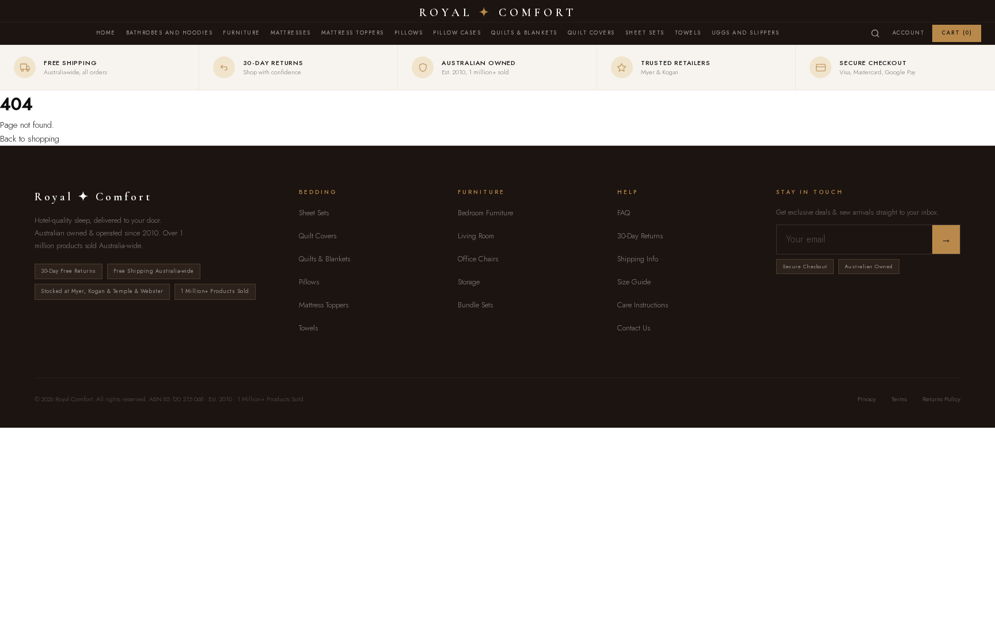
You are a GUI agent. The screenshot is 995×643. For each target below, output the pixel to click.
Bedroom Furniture (485, 212)
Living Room (476, 235)
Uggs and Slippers (746, 33)
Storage (469, 281)
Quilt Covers (591, 33)
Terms (899, 399)
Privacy (866, 399)
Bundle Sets (475, 304)
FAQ (623, 212)
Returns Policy (941, 399)
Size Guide (634, 281)
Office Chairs (478, 258)
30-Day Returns (640, 235)
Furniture (241, 33)
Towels (688, 33)
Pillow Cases (457, 33)
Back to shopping (29, 138)
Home (106, 33)
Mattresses (291, 33)
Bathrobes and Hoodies (169, 33)
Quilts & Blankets (524, 33)
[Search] (875, 33)
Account (909, 33)
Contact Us (633, 327)
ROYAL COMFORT (497, 12)
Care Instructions (642, 304)
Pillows (408, 33)
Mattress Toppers (352, 33)
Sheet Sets (644, 33)
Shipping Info (637, 258)
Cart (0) (956, 33)
